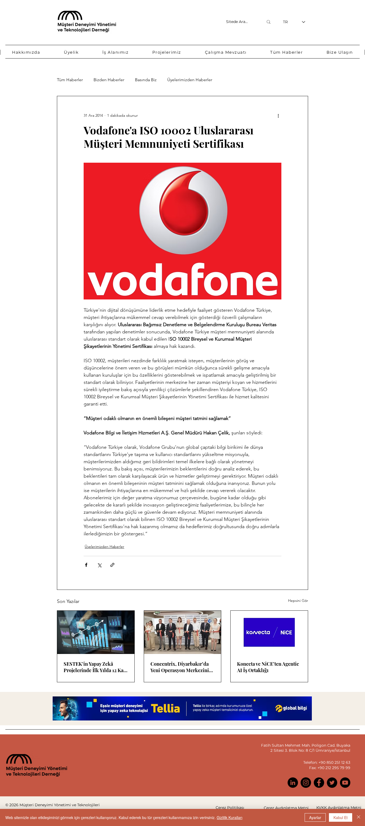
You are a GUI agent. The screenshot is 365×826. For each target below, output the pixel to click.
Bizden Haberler (109, 79)
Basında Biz (146, 79)
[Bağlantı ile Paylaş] (112, 564)
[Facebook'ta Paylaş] (86, 564)
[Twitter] (332, 782)
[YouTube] (345, 782)
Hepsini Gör (298, 600)
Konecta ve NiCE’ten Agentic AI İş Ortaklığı (268, 667)
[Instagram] (306, 782)
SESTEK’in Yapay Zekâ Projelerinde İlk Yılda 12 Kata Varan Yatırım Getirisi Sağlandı (95, 667)
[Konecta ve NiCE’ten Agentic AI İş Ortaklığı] (269, 632)
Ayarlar (315, 817)
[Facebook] (319, 782)
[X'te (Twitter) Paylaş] (99, 564)
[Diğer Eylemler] (278, 115)
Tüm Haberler (70, 79)
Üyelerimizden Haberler (189, 79)
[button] (26, 52)
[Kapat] (358, 817)
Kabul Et (340, 817)
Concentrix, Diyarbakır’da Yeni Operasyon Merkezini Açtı (179, 667)
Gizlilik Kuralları (229, 817)
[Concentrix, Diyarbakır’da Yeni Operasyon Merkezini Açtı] (182, 632)
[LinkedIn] (293, 782)
